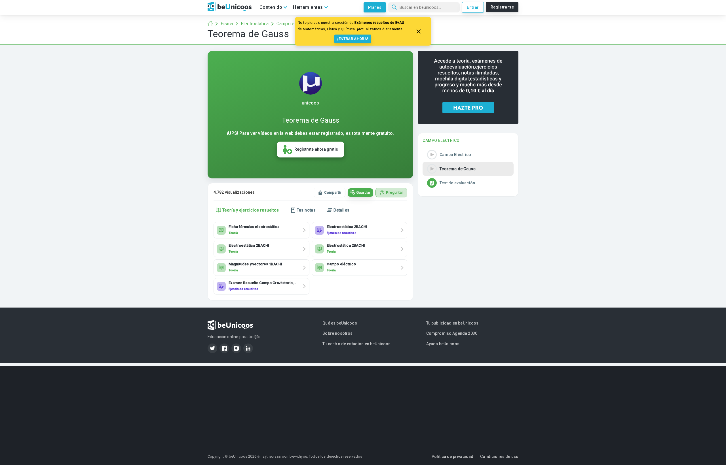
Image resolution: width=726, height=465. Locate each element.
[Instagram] (236, 348)
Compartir (332, 192)
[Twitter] (212, 348)
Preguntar (394, 192)
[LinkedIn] (248, 348)
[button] (468, 155)
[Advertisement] (363, 405)
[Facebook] (224, 348)
